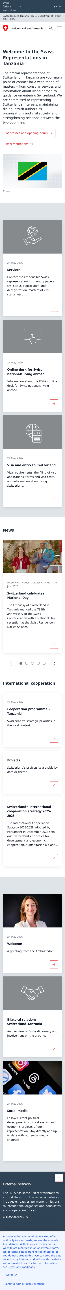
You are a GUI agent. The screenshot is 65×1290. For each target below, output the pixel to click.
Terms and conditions (21, 1267)
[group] (32, 596)
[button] (21, 663)
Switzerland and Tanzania (27, 28)
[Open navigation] (59, 28)
